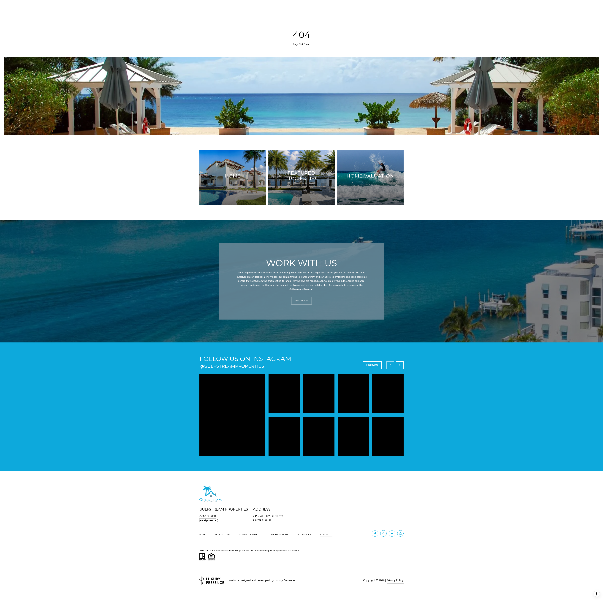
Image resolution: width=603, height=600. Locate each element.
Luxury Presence (284, 580)
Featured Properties (250, 534)
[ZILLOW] (400, 533)
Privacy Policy (395, 580)
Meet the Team (222, 534)
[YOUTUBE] (392, 533)
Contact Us (326, 534)
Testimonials (304, 534)
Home (202, 534)
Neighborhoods (279, 534)
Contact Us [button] (301, 300)
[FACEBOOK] (375, 533)
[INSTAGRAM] (383, 533)
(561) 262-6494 (207, 516)
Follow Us (372, 365)
